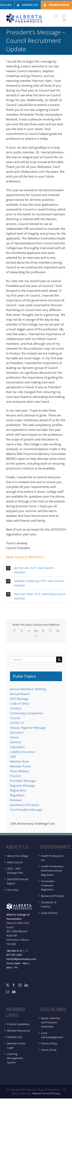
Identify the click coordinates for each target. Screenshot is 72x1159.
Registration (18, 790)
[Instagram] (20, 985)
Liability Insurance (22, 752)
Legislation (17, 747)
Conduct (15, 708)
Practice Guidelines (18, 1024)
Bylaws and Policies (52, 896)
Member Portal (20, 766)
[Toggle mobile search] (56, 16)
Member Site (14, 1037)
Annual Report (20, 694)
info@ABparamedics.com (21, 959)
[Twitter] (7, 985)
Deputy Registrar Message (28, 728)
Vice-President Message (26, 810)
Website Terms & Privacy (46, 1093)
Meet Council (15, 862)
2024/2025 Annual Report (17, 881)
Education (17, 732)
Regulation (17, 795)
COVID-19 (17, 723)
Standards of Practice (24, 805)
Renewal (16, 800)
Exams (14, 737)
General (15, 742)
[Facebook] (13, 985)
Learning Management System (15, 1058)
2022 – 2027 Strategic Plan (15, 871)
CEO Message (19, 699)
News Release (19, 771)
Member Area (19, 761)
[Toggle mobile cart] (64, 20)
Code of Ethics (19, 703)
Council (15, 718)
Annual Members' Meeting (28, 689)
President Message (23, 781)
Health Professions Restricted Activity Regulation (52, 870)
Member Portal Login (16, 1045)
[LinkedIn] (26, 985)
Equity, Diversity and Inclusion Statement (50, 1022)
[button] (36, 570)
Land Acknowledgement (52, 1035)
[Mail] (7, 992)
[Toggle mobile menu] (64, 16)
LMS (13, 757)
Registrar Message (22, 785)
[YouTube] (13, 992)
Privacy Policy (49, 1043)
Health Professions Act (52, 858)
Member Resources (18, 1030)
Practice (15, 776)
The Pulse (12, 890)
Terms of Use (48, 1050)
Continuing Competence (26, 713)
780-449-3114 (14, 951)
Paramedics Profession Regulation (48, 885)
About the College (17, 856)
